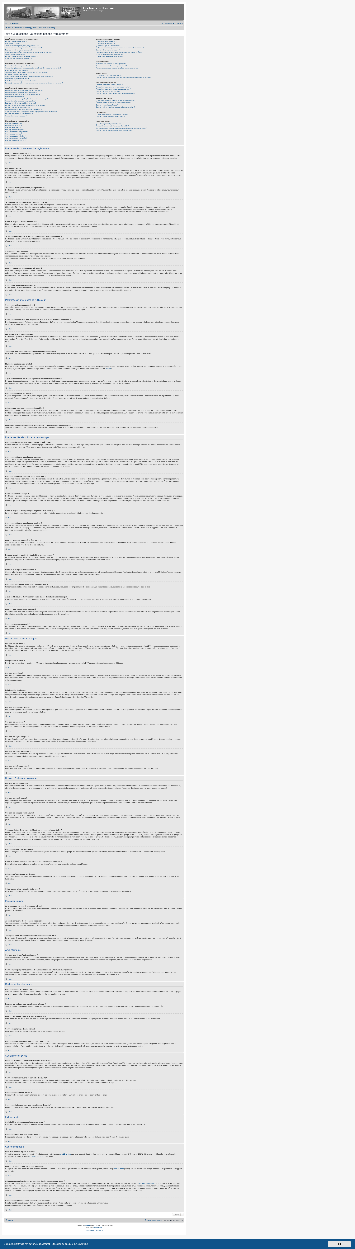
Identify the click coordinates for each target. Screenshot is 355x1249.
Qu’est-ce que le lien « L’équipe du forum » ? (110, 56)
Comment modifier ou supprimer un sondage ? (20, 101)
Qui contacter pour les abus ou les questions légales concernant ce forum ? (121, 128)
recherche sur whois (147, 1184)
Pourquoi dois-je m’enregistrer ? (16, 41)
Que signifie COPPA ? (12, 43)
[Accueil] (44, 12)
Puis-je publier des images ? (14, 129)
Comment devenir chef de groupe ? (108, 50)
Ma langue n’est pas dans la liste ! (16, 74)
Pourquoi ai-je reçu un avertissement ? (18, 107)
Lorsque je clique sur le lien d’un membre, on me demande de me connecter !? (34, 83)
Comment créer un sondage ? (15, 96)
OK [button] (339, 1244)
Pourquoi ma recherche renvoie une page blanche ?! (113, 89)
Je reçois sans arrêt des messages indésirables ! (112, 66)
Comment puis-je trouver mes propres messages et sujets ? (116, 93)
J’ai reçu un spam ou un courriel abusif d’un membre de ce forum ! (118, 68)
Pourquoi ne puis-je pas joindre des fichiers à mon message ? (26, 105)
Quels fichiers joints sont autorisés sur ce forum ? (112, 114)
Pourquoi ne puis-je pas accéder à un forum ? (20, 103)
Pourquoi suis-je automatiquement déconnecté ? (21, 56)
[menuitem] (8, 23)
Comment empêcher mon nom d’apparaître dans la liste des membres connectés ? (33, 68)
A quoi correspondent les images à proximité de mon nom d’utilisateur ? (29, 76)
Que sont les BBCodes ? (13, 123)
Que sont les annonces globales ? (16, 132)
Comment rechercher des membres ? (108, 91)
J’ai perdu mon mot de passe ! (15, 54)
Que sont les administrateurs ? (106, 41)
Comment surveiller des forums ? (107, 105)
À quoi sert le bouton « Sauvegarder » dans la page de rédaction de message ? (31, 111)
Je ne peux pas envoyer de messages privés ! (111, 63)
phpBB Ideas (119, 1169)
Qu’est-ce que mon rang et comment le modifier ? (21, 81)
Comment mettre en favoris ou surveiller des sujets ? (113, 103)
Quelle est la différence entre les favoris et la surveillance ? (115, 100)
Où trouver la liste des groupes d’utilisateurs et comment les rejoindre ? (120, 48)
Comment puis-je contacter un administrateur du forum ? (115, 130)
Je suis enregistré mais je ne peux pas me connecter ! (23, 48)
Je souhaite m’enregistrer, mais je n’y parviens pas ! (22, 46)
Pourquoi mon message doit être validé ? (19, 114)
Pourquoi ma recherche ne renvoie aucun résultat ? (113, 87)
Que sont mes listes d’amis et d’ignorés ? (109, 75)
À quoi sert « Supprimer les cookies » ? (18, 58)
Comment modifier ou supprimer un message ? (21, 92)
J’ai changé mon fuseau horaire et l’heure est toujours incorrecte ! (27, 72)
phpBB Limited (65, 1154)
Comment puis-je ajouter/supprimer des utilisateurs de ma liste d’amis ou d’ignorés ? (124, 77)
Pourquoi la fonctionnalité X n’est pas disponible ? (112, 126)
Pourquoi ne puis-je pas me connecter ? (18, 50)
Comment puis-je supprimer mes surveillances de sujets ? (115, 107)
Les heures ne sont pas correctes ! (17, 70)
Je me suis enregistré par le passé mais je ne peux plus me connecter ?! (29, 52)
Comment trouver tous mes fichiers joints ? (110, 116)
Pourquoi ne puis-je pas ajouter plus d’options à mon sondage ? (26, 99)
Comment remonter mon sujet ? (15, 116)
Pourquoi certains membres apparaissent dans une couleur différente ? (120, 52)
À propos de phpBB (36, 1156)
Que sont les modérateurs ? (105, 43)
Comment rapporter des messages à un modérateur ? (23, 109)
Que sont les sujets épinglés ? (15, 136)
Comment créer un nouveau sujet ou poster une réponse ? (25, 90)
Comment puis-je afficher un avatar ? (17, 78)
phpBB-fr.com (97, 1227)
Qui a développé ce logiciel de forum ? (108, 124)
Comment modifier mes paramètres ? (17, 66)
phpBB (108, 369)
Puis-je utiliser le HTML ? (13, 125)
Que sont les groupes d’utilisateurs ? (108, 46)
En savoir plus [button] (81, 1244)
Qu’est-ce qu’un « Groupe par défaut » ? (109, 54)
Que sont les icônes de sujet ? (15, 140)
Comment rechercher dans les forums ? (109, 85)
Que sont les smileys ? (13, 127)
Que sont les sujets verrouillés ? (16, 138)
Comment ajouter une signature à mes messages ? (22, 94)
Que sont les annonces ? (13, 134)
